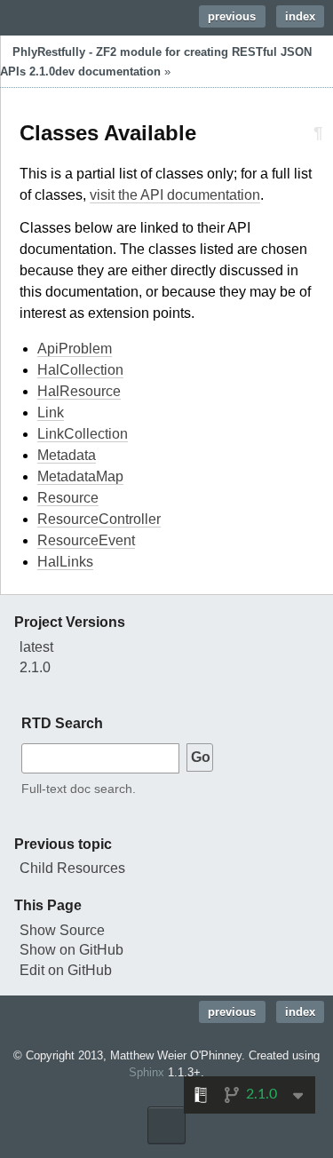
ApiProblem (74, 348)
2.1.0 (35, 667)
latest (36, 646)
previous (232, 16)
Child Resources (72, 868)
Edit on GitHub (66, 970)
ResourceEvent (86, 540)
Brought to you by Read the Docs (166, 1125)
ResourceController (99, 519)
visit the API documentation (175, 194)
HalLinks (65, 561)
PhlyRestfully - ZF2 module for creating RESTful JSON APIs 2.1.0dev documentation (156, 61)
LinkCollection (82, 433)
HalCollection (80, 369)
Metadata (66, 455)
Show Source (62, 930)
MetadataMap (80, 476)
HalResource (79, 391)
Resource (68, 497)
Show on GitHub (71, 949)
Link (50, 412)
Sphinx (146, 1072)
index (300, 16)
